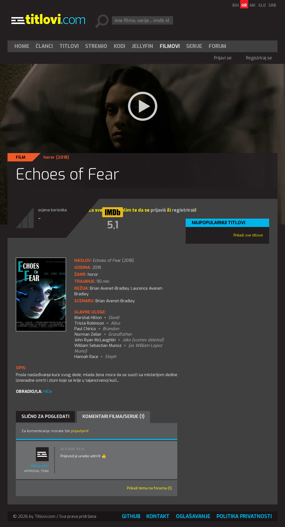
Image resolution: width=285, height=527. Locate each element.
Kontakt (157, 516)
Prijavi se (223, 58)
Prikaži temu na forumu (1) (149, 488)
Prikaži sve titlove (248, 235)
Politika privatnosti (244, 516)
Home (21, 46)
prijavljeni (79, 431)
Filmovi (170, 46)
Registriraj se (259, 58)
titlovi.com (40, 465)
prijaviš (158, 210)
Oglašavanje (193, 516)
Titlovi (69, 46)
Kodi (119, 46)
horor (49, 157)
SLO (262, 5)
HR (244, 5)
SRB (272, 5)
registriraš (183, 210)
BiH (235, 5)
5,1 (113, 225)
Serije (194, 46)
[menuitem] (23, 46)
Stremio (96, 46)
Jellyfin (142, 46)
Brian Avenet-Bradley (115, 301)
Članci (44, 46)
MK (252, 5)
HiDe (47, 391)
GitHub (131, 516)
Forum (217, 46)
